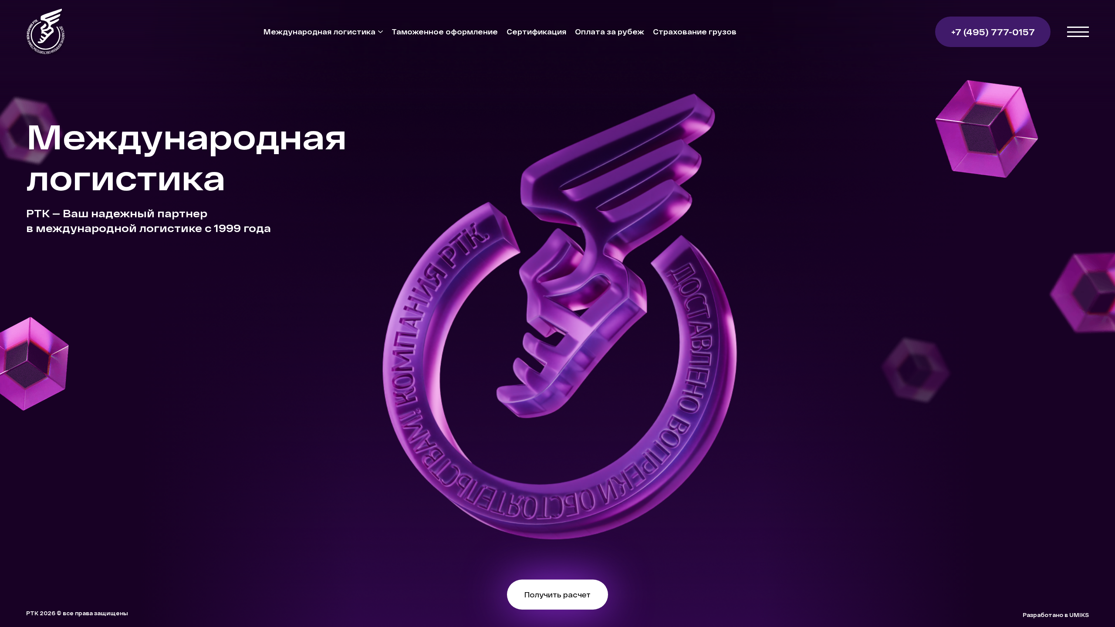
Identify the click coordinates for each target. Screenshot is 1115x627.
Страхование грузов (695, 31)
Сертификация (536, 31)
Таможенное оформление (445, 31)
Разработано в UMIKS (1056, 615)
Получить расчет (557, 594)
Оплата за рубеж (609, 31)
